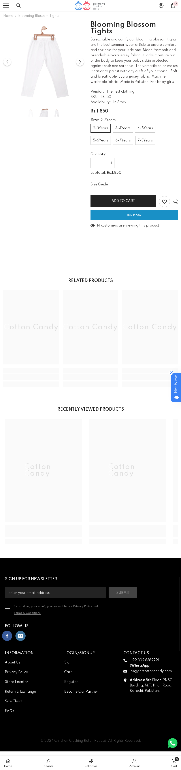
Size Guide (99, 184)
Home (8, 16)
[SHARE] (174, 201)
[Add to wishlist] (164, 201)
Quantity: (98, 154)
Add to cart (123, 201)
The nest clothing (120, 91)
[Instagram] (20, 636)
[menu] (6, 5)
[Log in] (161, 5)
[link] (31, 377)
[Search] (18, 5)
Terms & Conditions (27, 613)
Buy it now (134, 215)
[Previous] (7, 62)
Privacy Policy (82, 606)
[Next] (80, 62)
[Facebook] (7, 636)
